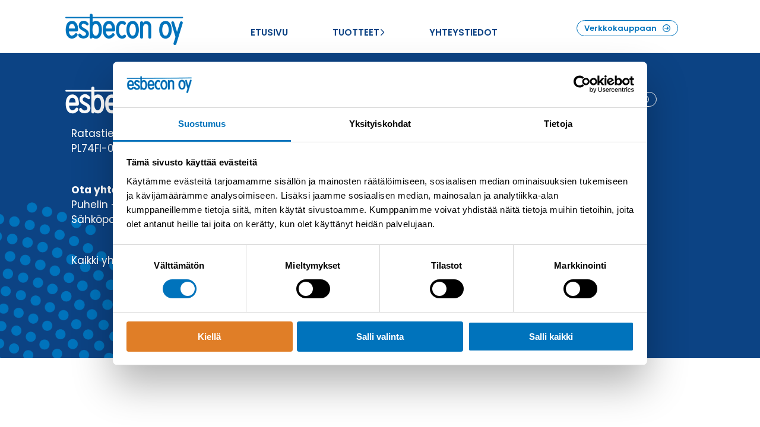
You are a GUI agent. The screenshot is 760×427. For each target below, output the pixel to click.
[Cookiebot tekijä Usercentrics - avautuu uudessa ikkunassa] (582, 84)
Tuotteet (355, 32)
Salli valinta (380, 337)
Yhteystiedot (463, 32)
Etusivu (269, 32)
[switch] (313, 288)
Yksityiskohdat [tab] (380, 124)
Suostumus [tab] (202, 124)
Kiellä (209, 337)
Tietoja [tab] (558, 124)
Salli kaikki (551, 337)
